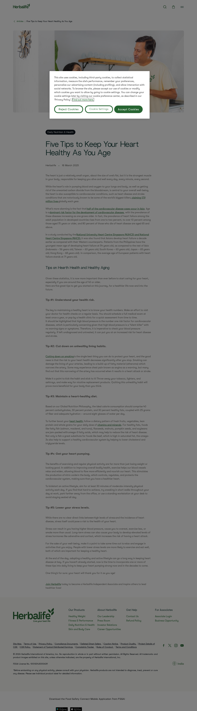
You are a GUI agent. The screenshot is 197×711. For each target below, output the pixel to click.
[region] (100, 95)
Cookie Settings (99, 109)
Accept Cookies (128, 109)
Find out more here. (83, 99)
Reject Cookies (69, 109)
